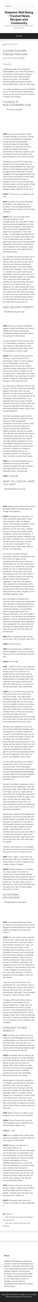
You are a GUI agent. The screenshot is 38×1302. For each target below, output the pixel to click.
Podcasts (8, 1214)
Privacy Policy (27, 1297)
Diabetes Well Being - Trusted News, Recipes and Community (19, 18)
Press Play (7, 64)
